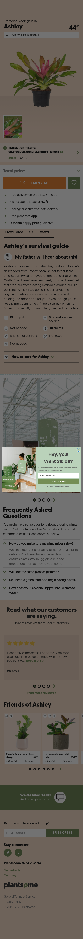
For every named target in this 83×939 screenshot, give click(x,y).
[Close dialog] (78, 449)
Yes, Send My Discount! (58, 481)
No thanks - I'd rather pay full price (58, 486)
